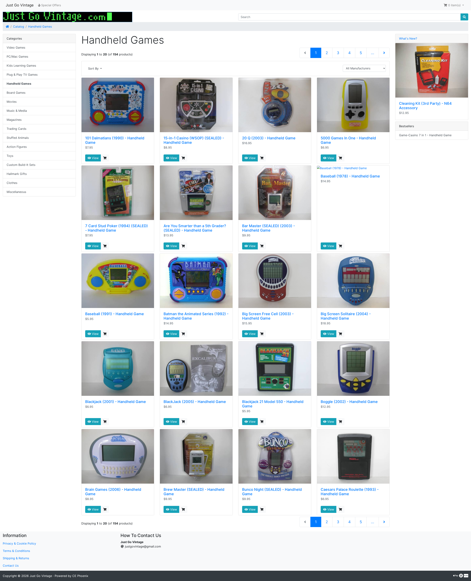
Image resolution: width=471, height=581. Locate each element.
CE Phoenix (80, 576)
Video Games (16, 47)
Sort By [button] (94, 68)
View (95, 158)
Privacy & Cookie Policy (19, 543)
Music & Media (17, 110)
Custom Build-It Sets (21, 165)
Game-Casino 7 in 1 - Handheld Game (425, 135)
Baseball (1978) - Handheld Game (350, 176)
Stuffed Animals (18, 138)
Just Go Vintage (20, 5)
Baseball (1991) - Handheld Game (114, 314)
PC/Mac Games (17, 56)
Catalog (18, 26)
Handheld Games (40, 26)
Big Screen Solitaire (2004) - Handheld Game (346, 316)
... (372, 53)
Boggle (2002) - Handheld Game (349, 401)
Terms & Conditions (16, 551)
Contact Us (11, 565)
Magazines (14, 120)
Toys (10, 156)
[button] (453, 5)
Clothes (12, 183)
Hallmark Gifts (17, 174)
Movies (12, 101)
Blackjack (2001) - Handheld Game (115, 401)
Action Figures (17, 147)
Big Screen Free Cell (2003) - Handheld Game (268, 316)
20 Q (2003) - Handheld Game (268, 138)
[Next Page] (384, 53)
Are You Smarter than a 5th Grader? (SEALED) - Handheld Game (195, 228)
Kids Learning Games (21, 65)
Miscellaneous (16, 192)
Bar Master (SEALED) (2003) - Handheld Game (268, 228)
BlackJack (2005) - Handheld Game (195, 401)
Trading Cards (16, 129)
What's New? (408, 38)
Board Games (16, 92)
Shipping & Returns (16, 558)
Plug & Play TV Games (22, 74)
